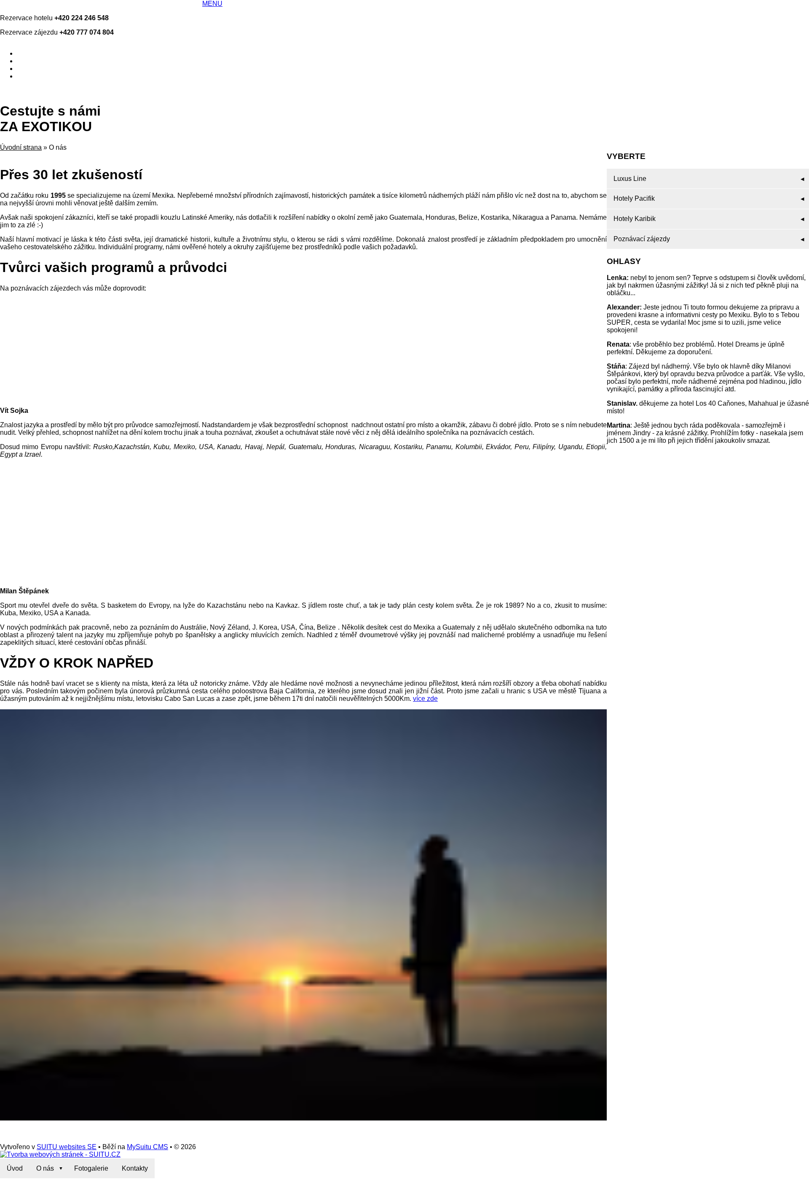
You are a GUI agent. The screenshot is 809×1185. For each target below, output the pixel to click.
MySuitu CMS (147, 1146)
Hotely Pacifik (634, 198)
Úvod (15, 1168)
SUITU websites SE (66, 1146)
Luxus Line (629, 178)
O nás (45, 1168)
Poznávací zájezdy (641, 238)
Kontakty (135, 1168)
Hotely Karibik (634, 218)
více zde (425, 698)
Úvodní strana (21, 147)
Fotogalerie (91, 1168)
